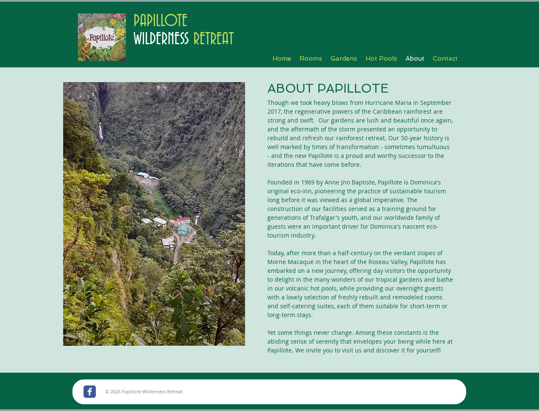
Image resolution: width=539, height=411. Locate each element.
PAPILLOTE (160, 21)
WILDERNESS (161, 39)
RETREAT (211, 39)
